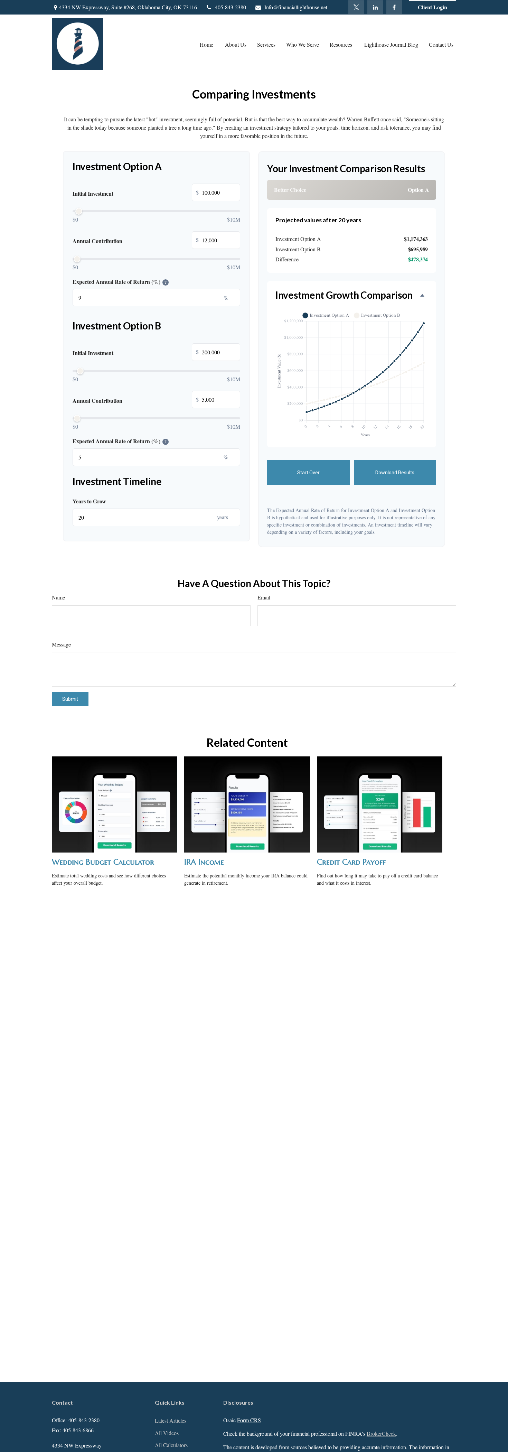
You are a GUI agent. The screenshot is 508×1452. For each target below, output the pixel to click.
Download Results (394, 472)
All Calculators (171, 1445)
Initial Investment (136, 193)
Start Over (308, 472)
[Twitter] (356, 7)
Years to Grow (89, 501)
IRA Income (204, 862)
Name (58, 597)
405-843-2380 (230, 7)
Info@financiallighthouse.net (295, 7)
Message (61, 644)
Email (263, 597)
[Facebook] (394, 7)
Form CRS (249, 1420)
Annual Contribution (136, 240)
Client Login (432, 7)
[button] (207, 44)
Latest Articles (170, 1420)
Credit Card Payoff (351, 862)
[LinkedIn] (375, 7)
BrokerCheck (381, 1433)
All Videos (167, 1432)
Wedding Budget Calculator (103, 862)
